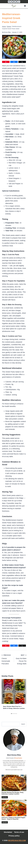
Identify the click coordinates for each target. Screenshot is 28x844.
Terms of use (19, 832)
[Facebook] (9, 2)
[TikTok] (19, 2)
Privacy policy (14, 836)
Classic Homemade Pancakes (6, 659)
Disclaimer (8, 832)
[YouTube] (14, 2)
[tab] (11, 713)
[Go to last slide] (4, 695)
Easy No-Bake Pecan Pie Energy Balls (21, 659)
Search (23, 724)
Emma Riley (7, 32)
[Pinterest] (11, 2)
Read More (4, 797)
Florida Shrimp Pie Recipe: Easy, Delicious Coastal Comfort (13, 793)
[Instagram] (16, 2)
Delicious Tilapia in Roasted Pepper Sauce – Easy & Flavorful (13, 818)
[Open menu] (24, 5)
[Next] (24, 695)
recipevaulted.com (17, 840)
